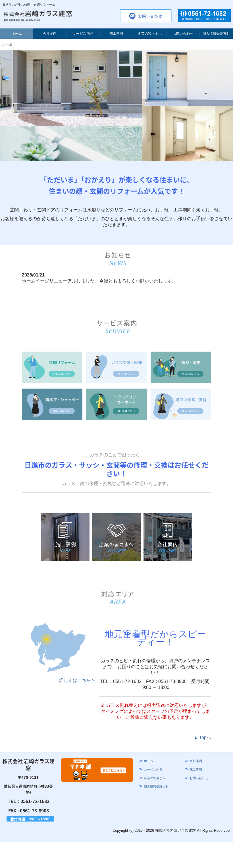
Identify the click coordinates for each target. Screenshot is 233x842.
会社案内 (50, 34)
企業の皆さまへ (150, 34)
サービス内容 (83, 34)
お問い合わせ (183, 34)
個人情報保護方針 (216, 34)
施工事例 (116, 34)
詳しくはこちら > (77, 680)
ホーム (17, 34)
